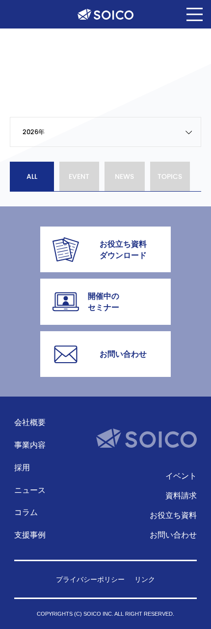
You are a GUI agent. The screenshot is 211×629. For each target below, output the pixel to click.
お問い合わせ (173, 535)
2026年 (34, 132)
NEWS (124, 176)
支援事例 (30, 534)
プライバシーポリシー (90, 579)
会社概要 (30, 422)
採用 (22, 467)
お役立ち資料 (173, 515)
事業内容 (30, 444)
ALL (31, 176)
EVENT (79, 176)
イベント (181, 476)
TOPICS (170, 176)
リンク (144, 579)
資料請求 (181, 495)
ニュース (30, 490)
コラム (26, 512)
